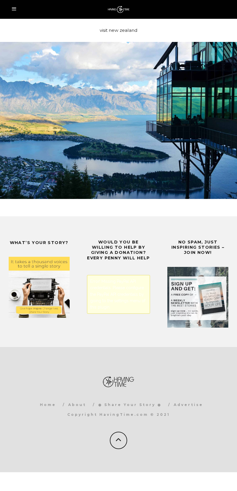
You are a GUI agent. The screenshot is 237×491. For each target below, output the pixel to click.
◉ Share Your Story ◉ (130, 405)
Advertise (188, 405)
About (77, 405)
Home (48, 405)
